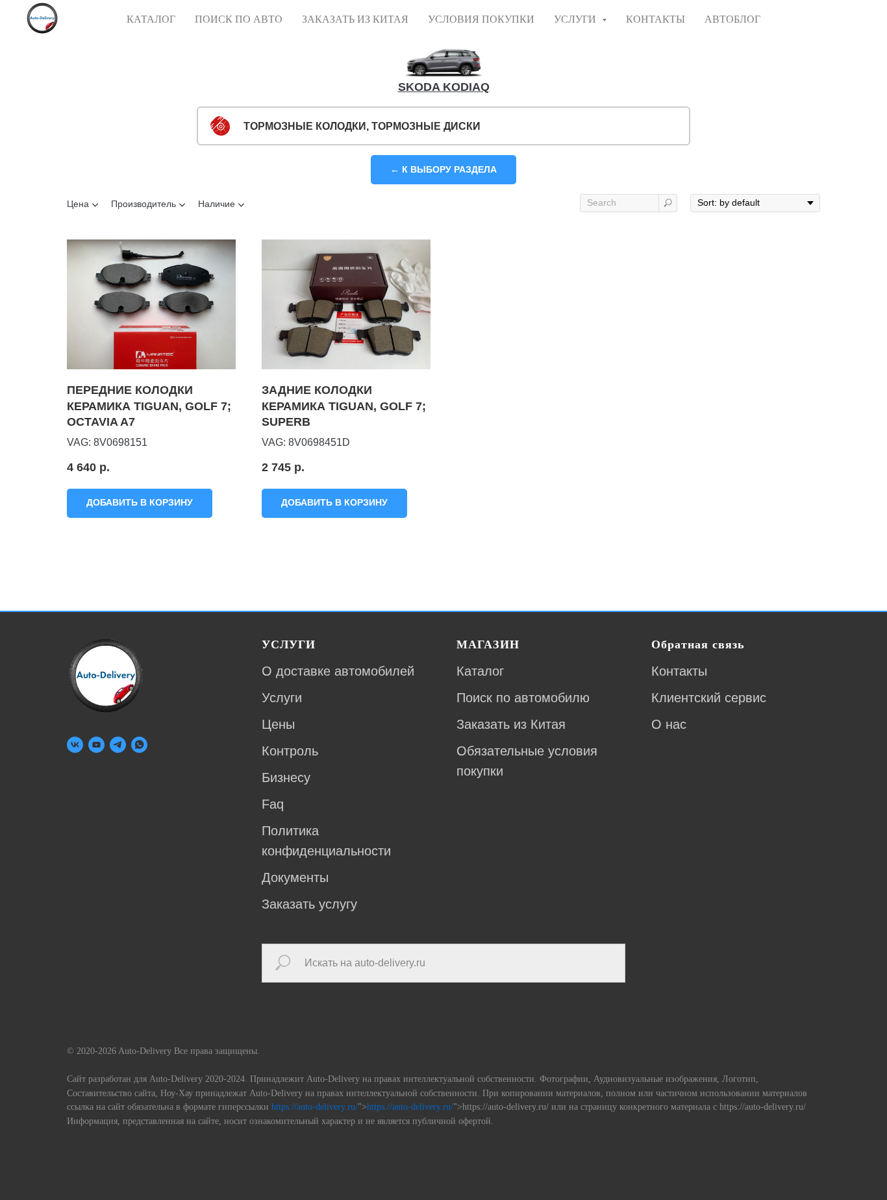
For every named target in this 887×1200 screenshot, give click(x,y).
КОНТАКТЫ (655, 19)
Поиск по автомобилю (523, 698)
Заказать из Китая (511, 724)
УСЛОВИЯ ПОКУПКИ (481, 19)
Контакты (679, 671)
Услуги (282, 698)
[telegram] (118, 745)
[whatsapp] (139, 745)
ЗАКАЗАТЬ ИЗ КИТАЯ (355, 19)
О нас (668, 724)
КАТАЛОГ (151, 19)
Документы (295, 877)
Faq (273, 804)
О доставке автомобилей (338, 671)
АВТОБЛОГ (732, 19)
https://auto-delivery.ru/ (314, 1107)
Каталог (480, 671)
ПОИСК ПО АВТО (238, 19)
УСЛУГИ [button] (576, 19)
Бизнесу (286, 777)
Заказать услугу (309, 904)
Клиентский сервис (708, 698)
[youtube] (96, 745)
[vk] (75, 745)
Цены (278, 724)
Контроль (290, 751)
